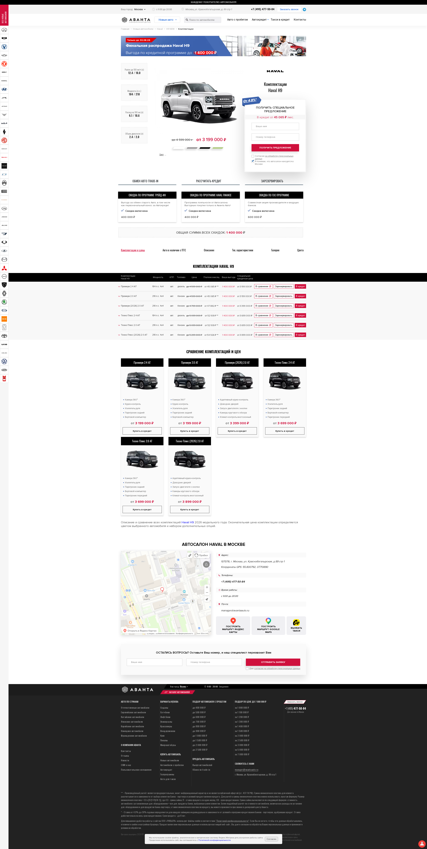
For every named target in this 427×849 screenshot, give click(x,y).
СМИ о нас (126, 765)
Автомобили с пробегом (172, 765)
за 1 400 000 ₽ (242, 726)
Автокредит (259, 19)
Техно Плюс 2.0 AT (142, 441)
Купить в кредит (142, 431)
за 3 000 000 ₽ (242, 745)
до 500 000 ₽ (199, 712)
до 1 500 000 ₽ (199, 740)
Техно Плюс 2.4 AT (285, 362)
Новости (125, 760)
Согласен (271, 839)
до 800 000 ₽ (199, 726)
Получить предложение (275, 147)
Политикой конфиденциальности (214, 840)
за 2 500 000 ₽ (242, 740)
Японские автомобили (132, 721)
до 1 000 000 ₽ (199, 735)
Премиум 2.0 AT (189, 362)
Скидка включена (136, 211)
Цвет (161, 154)
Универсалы (166, 721)
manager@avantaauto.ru (235, 610)
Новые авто (166, 19)
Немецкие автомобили (132, 731)
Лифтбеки (165, 717)
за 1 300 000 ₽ (242, 721)
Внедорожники (167, 731)
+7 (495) (295, 708)
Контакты (300, 19)
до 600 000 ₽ (199, 717)
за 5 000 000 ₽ (242, 749)
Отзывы (125, 755)
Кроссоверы (166, 726)
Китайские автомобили (132, 717)
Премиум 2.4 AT (142, 362)
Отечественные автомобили (135, 707)
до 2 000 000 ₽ (199, 745)
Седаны (164, 707)
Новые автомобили (169, 760)
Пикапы (164, 740)
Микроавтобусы (168, 745)
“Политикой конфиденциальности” (232, 820)
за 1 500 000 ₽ (242, 731)
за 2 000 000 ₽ (242, 735)
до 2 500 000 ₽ (199, 749)
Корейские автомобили (132, 726)
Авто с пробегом (237, 19)
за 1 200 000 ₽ (242, 717)
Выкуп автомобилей (202, 765)
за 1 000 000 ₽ (242, 707)
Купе (162, 735)
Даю (274, 668)
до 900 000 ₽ (199, 731)
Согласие (274, 157)
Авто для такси (168, 779)
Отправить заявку (273, 662)
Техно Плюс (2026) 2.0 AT (190, 441)
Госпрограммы (167, 774)
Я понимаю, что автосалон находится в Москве (274, 162)
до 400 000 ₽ (199, 707)
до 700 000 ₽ (199, 721)
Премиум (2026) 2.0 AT (237, 362)
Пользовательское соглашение (136, 769)
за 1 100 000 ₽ (242, 712)
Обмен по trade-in (201, 769)
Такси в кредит (280, 19)
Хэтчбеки (165, 712)
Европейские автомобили (133, 712)
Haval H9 (187, 522)
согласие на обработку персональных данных (277, 668)
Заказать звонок (289, 9)
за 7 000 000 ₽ (242, 754)
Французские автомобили (134, 735)
